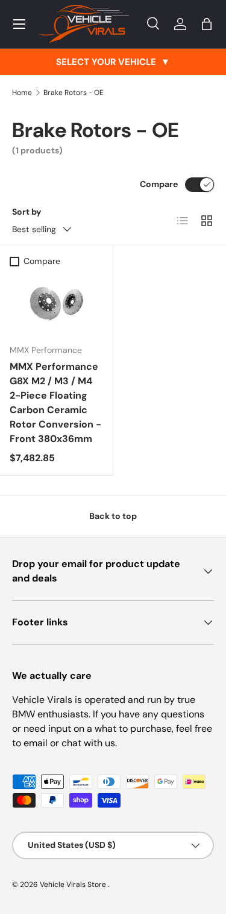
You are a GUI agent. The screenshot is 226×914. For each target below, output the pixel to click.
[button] (206, 24)
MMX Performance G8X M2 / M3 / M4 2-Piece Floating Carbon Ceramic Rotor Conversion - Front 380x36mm (55, 402)
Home (22, 92)
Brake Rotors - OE (73, 92)
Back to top (113, 516)
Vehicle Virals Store (74, 884)
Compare (159, 184)
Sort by (27, 211)
